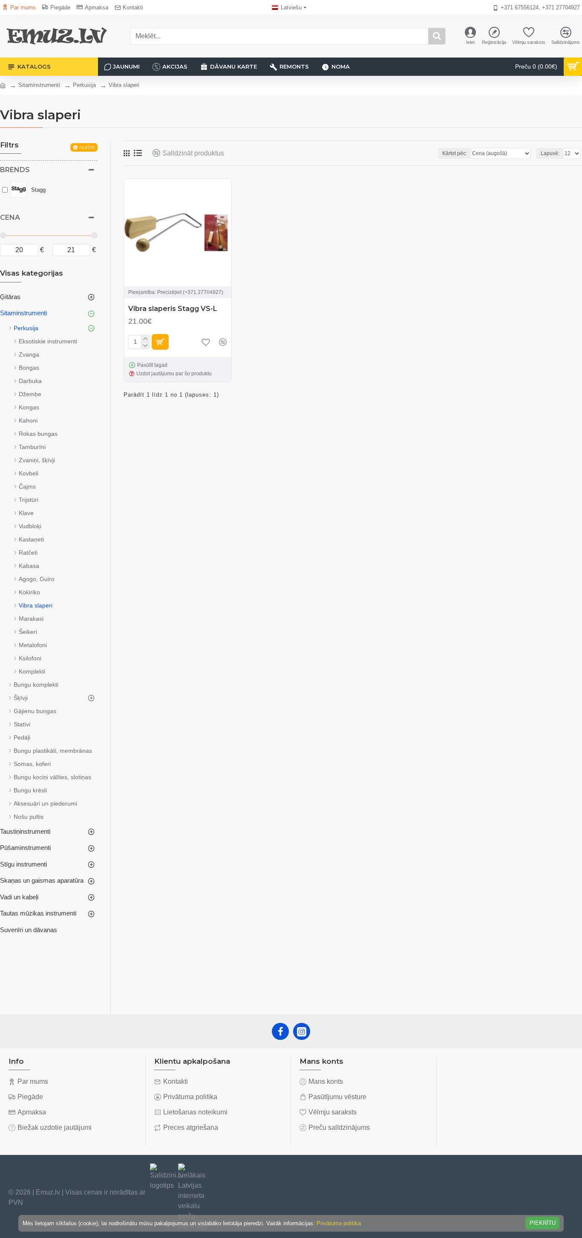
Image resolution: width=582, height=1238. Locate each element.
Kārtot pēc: (454, 153)
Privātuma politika (339, 1223)
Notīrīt (87, 147)
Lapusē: (550, 153)
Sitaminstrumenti (39, 85)
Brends (15, 170)
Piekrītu (543, 1223)
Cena (10, 217)
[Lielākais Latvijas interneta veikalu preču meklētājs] (192, 1197)
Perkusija (84, 85)
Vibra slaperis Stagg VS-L (172, 309)
